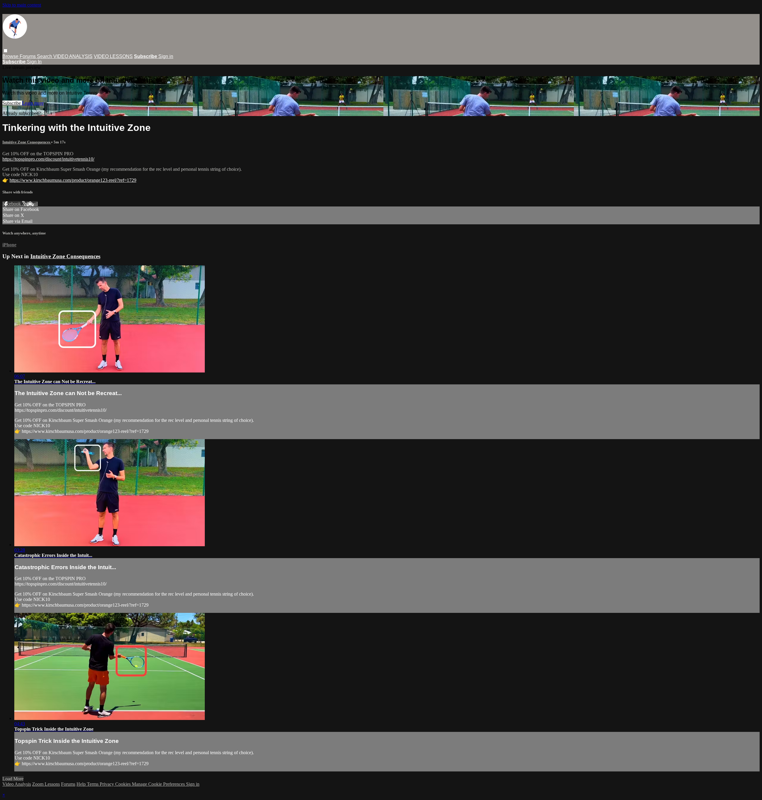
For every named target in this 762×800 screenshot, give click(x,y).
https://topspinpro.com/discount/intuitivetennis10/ (48, 159)
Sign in (165, 56)
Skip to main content (21, 4)
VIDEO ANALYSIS (73, 56)
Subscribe (12, 103)
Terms (93, 784)
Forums (28, 56)
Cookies (123, 784)
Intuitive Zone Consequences (26, 142)
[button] (5, 51)
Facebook (12, 203)
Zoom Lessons (46, 784)
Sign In (34, 61)
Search (45, 56)
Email (32, 203)
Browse (11, 56)
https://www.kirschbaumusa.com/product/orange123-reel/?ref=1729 (73, 180)
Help (81, 784)
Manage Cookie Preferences (159, 784)
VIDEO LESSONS (113, 56)
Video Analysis (16, 784)
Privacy (107, 784)
